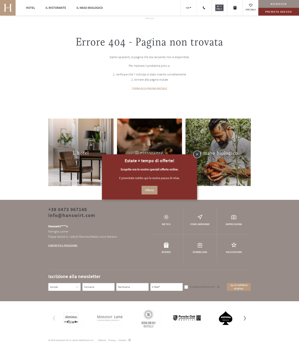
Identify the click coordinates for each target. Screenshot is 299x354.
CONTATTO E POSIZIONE (63, 245)
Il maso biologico (89, 8)
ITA (187, 7)
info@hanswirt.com (71, 215)
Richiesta (279, 4)
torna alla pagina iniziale (149, 88)
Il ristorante (56, 8)
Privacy (112, 340)
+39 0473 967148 (67, 209)
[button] (54, 318)
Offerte (149, 190)
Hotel (30, 8)
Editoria (102, 340)
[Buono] (235, 8)
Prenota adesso (278, 11)
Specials (251, 9)
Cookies (122, 340)
